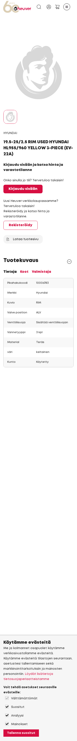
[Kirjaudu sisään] (48, 7)
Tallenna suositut (21, 733)
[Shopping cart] (57, 6)
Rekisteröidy (20, 225)
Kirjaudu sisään (23, 189)
